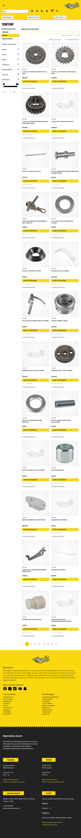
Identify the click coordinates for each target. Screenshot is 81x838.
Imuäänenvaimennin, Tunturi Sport (33, 520)
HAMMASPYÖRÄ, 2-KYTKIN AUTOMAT (33, 370)
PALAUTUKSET (46, 712)
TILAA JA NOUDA (47, 703)
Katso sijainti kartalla (10, 779)
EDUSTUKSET (7, 714)
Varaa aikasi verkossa (49, 825)
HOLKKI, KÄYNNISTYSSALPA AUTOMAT (33, 470)
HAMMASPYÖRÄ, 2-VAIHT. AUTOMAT (61, 370)
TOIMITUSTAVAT (47, 710)
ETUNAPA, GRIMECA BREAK (59, 320)
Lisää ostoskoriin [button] (30, 81)
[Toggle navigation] (3, 5)
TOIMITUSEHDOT (47, 699)
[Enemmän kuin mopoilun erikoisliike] (70, 5)
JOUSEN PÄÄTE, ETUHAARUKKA (31, 619)
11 (52, 644)
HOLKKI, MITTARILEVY (57, 470)
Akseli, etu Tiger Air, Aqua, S (31, 171)
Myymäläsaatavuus (29, 88)
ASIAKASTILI (45, 714)
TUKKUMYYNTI (7, 708)
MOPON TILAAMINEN (48, 705)
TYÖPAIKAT (6, 703)
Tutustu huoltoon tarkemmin (52, 822)
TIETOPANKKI (7, 712)
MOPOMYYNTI (7, 701)
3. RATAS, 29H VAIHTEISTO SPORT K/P (62, 121)
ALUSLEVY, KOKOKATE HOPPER (31, 271)
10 (48, 644)
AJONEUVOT (7, 710)
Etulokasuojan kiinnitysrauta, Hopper (35, 320)
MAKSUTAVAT (46, 708)
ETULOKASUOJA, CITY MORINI (60, 271)
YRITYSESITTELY (8, 697)
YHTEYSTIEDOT (8, 699)
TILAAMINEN (46, 701)
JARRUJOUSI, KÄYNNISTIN (59, 520)
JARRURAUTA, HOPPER (58, 569)
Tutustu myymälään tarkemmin (14, 782)
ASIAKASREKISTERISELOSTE (50, 697)
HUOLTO (5, 705)
